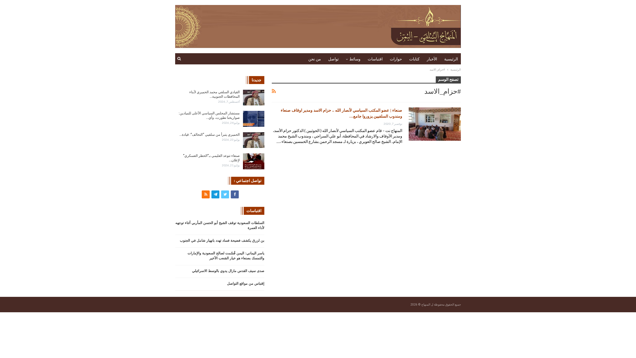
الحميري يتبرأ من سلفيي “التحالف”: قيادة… (209, 134)
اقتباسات (375, 59)
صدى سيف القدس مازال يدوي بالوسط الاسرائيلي (228, 271)
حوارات (396, 59)
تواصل (333, 59)
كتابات (414, 59)
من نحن (314, 59)
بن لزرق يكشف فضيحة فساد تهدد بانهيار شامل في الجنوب (222, 240)
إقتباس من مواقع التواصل (245, 283)
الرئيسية (451, 59)
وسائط (354, 59)
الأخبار (432, 59)
